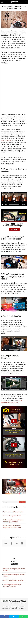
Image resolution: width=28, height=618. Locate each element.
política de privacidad (14, 608)
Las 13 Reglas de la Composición (13, 580)
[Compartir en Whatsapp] (23, 616)
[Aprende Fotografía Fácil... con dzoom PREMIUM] (14, 220)
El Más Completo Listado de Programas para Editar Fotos (12, 527)
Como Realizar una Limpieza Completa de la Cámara (14, 455)
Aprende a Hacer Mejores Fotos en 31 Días (14, 575)
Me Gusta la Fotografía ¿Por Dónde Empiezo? (14, 569)
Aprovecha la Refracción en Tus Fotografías (14, 431)
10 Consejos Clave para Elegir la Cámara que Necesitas (13, 521)
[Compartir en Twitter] (14, 616)
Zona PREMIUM (6, 140)
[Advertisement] (14, 77)
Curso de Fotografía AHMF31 (12, 516)
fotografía (22, 607)
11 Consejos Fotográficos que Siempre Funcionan (12, 585)
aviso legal (5, 608)
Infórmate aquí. (13, 402)
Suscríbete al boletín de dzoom (13, 512)
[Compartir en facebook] (4, 616)
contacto (23, 608)
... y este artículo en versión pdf (15, 463)
